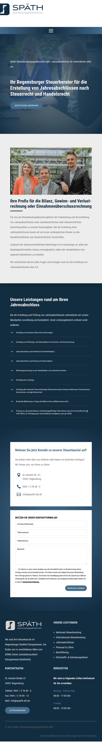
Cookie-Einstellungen (86, 735)
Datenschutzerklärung (63, 735)
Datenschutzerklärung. (31, 582)
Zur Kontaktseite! (17, 710)
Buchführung (62, 652)
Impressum (45, 735)
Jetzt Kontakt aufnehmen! (26, 105)
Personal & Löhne (64, 647)
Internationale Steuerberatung (70, 637)
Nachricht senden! (76, 588)
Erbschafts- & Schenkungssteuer (72, 657)
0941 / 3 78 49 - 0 (31, 486)
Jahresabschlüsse (65, 642)
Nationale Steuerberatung (68, 632)
